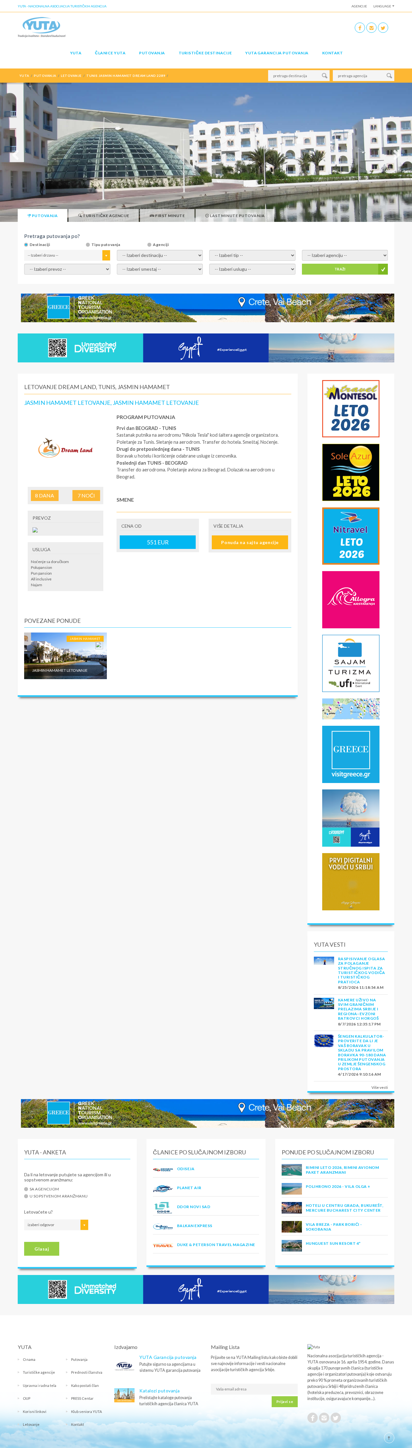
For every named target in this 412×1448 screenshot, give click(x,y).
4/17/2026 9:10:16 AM (359, 1074)
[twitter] (383, 28)
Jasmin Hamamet (85, 639)
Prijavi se (284, 1401)
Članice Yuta (110, 52)
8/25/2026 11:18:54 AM (360, 987)
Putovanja (152, 52)
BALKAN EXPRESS (194, 1225)
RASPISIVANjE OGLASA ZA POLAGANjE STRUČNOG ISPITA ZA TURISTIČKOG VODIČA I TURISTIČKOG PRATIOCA (361, 970)
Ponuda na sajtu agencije (249, 542)
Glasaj (41, 1249)
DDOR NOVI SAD (193, 1206)
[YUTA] (42, 26)
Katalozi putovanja (159, 1390)
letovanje (71, 75)
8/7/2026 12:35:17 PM (359, 1024)
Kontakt (332, 52)
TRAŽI (340, 269)
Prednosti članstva (86, 1372)
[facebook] (360, 28)
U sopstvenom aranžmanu (59, 1196)
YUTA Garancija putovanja (167, 1357)
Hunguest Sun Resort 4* (333, 1243)
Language (382, 6)
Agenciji (161, 245)
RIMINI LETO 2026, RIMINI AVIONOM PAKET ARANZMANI (342, 1169)
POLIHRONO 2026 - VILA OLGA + (338, 1186)
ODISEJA (185, 1168)
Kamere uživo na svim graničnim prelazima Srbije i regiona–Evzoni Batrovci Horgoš (358, 1009)
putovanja (45, 75)
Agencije (359, 6)
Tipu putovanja (105, 245)
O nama (29, 1359)
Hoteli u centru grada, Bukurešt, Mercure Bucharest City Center (344, 1207)
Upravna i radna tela (39, 1385)
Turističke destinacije (205, 52)
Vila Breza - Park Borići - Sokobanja (334, 1226)
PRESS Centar (82, 1398)
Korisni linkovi (34, 1411)
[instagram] (371, 28)
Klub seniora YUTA (86, 1411)
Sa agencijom (44, 1189)
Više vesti (379, 1087)
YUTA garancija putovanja (277, 52)
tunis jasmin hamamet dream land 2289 (125, 75)
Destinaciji (40, 245)
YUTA (76, 52)
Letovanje (31, 1424)
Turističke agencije (39, 1372)
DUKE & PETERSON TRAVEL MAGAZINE (216, 1244)
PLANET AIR (189, 1187)
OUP (26, 1398)
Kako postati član (85, 1385)
